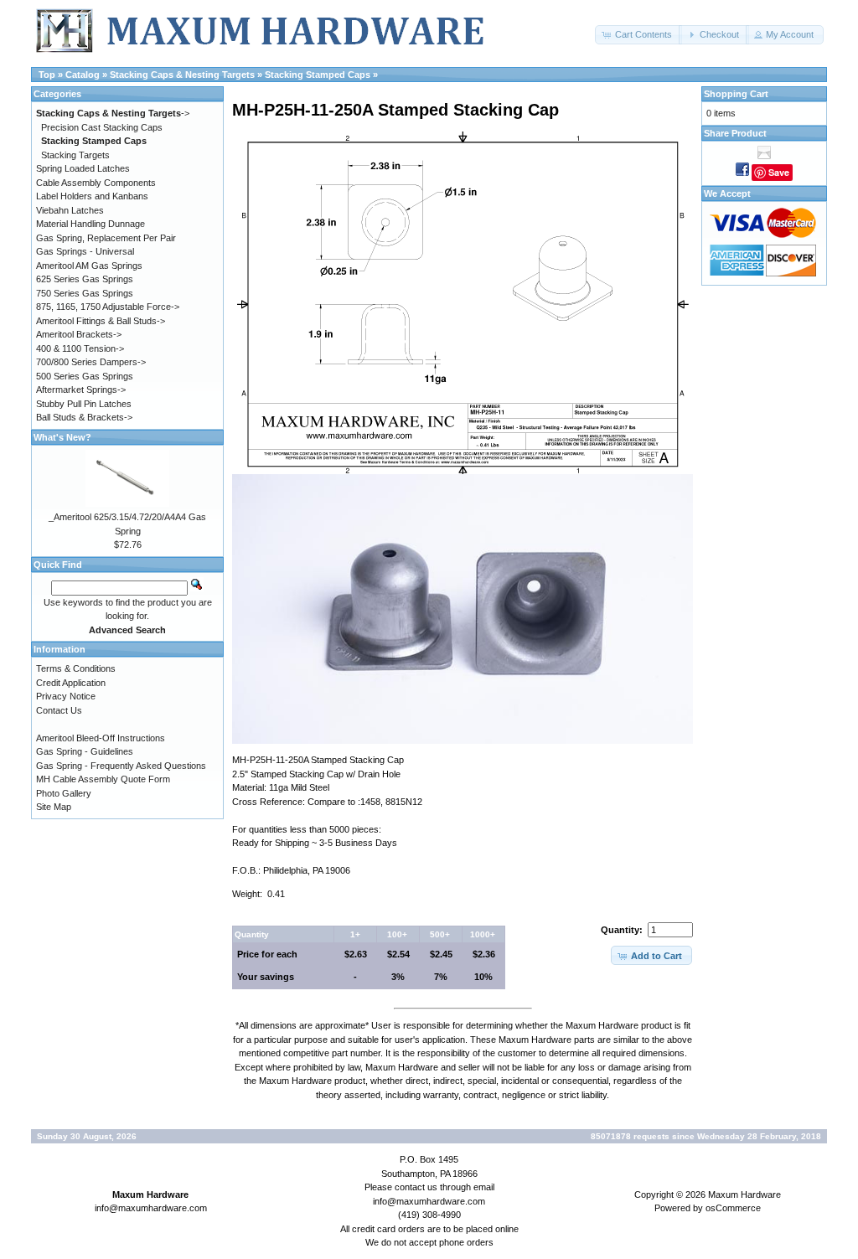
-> (112, 113)
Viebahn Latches (70, 210)
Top (47, 75)
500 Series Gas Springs (84, 376)
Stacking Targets (75, 155)
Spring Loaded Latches (83, 168)
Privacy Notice (66, 696)
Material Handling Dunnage (90, 224)
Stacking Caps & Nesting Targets (182, 75)
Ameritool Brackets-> (78, 334)
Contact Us (59, 710)
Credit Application (71, 683)
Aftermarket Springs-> (81, 389)
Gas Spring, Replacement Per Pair (106, 238)
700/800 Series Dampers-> (91, 362)
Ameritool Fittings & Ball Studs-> (100, 321)
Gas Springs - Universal (85, 251)
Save (778, 172)
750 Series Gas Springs (84, 293)
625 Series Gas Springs (84, 279)
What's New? (62, 437)
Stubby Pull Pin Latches (84, 404)
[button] (638, 34)
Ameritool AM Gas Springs (89, 266)
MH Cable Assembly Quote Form (103, 779)
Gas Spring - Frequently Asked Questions (121, 766)
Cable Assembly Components (96, 183)
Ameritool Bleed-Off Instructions (100, 738)
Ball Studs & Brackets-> (84, 417)
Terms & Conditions (76, 668)
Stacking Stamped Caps (317, 75)
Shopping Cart (736, 94)
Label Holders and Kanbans (92, 196)
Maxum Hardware (744, 1194)
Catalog (82, 75)
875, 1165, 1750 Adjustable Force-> (107, 307)
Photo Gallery (63, 793)
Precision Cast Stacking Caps (102, 127)
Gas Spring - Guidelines (84, 751)
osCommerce (733, 1208)
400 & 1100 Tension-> (80, 348)
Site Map (53, 807)
